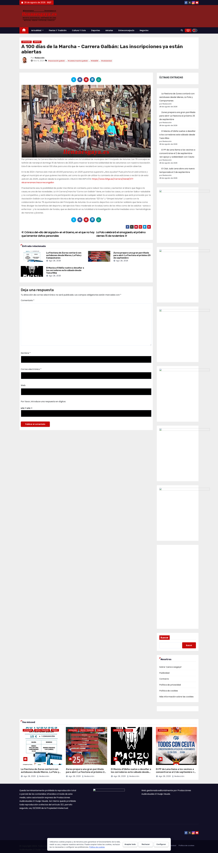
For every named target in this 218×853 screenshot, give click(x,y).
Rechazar (146, 844)
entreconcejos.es (126, 30)
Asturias (109, 30)
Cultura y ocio (79, 30)
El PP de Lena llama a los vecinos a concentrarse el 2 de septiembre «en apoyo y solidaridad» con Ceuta (177, 153)
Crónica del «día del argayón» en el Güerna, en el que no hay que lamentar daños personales (57, 234)
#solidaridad (106, 61)
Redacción (39, 58)
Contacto (164, 678)
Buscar (164, 637)
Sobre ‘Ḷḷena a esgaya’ (170, 667)
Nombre (26, 353)
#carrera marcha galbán (78, 61)
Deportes (95, 30)
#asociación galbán (56, 61)
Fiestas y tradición (58, 30)
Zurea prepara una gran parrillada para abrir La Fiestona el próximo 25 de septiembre (132, 255)
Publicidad (164, 672)
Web (23, 385)
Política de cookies (168, 690)
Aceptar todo (130, 844)
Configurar (161, 844)
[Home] (24, 30)
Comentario (27, 300)
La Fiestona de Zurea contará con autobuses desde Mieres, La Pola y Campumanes (63, 255)
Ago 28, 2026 (55, 260)
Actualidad (36, 30)
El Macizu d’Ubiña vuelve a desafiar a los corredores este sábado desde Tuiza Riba (65, 270)
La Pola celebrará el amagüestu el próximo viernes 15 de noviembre (121, 234)
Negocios (144, 30)
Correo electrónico (31, 369)
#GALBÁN (94, 61)
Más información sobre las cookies (176, 696)
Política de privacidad (170, 684)
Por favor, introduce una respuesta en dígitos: (43, 401)
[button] (182, 30)
